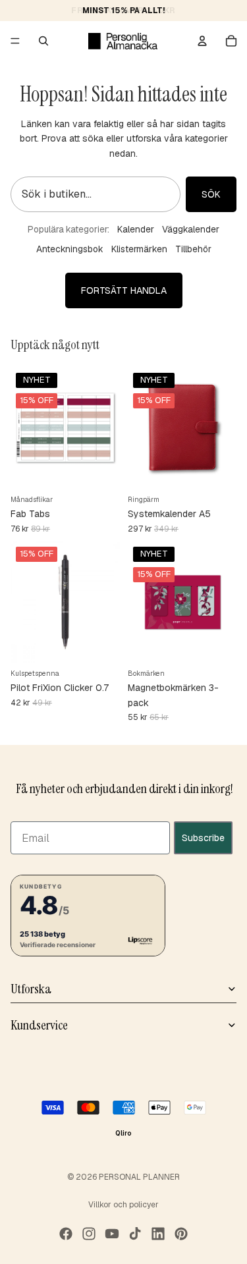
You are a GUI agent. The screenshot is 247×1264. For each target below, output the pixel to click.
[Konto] (202, 40)
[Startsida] (123, 41)
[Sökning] (43, 40)
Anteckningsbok (69, 249)
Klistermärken (139, 249)
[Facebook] (66, 1234)
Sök (211, 194)
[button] (88, 915)
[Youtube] (112, 1234)
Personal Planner (139, 1177)
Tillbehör (193, 249)
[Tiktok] (135, 1234)
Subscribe (203, 837)
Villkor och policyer (123, 1204)
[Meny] (15, 41)
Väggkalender (190, 229)
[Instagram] (89, 1234)
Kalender (135, 229)
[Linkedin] (158, 1234)
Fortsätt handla (124, 290)
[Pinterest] (181, 1234)
